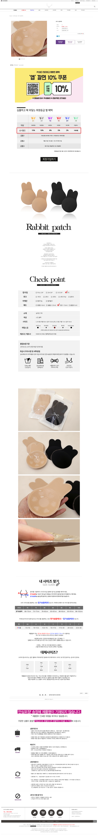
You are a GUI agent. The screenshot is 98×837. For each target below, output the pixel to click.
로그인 (72, 0)
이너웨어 (68, 10)
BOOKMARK (5, 0)
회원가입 (76, 0)
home (11, 15)
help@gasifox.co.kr (75, 826)
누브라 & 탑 (15, 15)
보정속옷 (46, 10)
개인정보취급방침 (50, 821)
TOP (95, 821)
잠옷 (76, 10)
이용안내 (57, 821)
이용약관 (43, 821)
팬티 (61, 10)
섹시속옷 (83, 10)
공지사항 (34, 817)
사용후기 (51, 817)
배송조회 (59, 817)
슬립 (39, 10)
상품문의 (43, 817)
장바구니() (82, 0)
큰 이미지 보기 (22, 59)
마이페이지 (88, 0)
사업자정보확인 (33, 826)
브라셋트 (54, 10)
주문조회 (93, 0)
